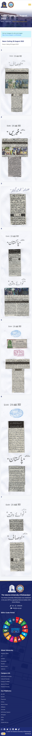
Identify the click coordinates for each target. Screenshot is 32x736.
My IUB (3, 694)
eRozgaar (3, 714)
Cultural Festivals (5, 679)
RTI (2, 656)
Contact (3, 658)
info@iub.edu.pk (16, 608)
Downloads (3, 661)
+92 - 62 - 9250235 (16, 605)
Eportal (2, 696)
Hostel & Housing (5, 686)
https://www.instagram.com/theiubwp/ (11, 35)
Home (2, 21)
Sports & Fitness (5, 684)
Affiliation (3, 707)
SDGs (2, 717)
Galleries (3, 669)
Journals (3, 709)
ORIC (2, 719)
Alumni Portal (4, 704)
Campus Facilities (5, 681)
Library (2, 701)
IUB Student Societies (6, 676)
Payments (3, 699)
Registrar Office (5, 653)
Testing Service (4, 722)
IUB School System (5, 712)
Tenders (3, 663)
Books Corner (4, 666)
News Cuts (8, 21)
